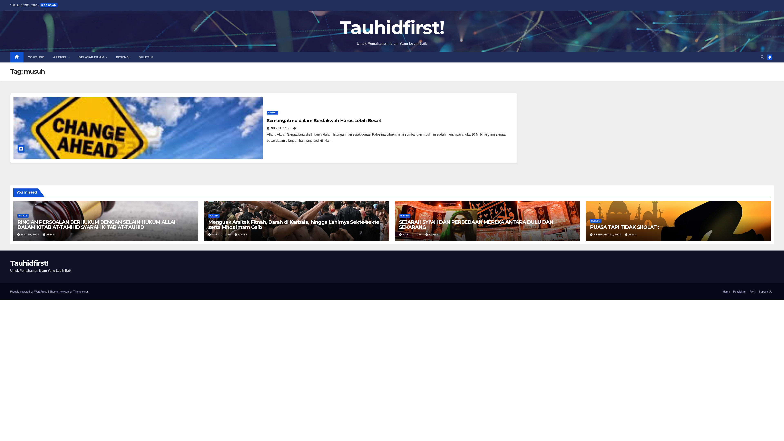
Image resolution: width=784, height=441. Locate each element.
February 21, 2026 (608, 234)
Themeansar (80, 291)
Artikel (60, 57)
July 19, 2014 (281, 128)
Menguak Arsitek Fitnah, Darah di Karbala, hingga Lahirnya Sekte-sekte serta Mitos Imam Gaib (293, 224)
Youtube (36, 57)
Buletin (146, 57)
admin (50, 234)
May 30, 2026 (30, 234)
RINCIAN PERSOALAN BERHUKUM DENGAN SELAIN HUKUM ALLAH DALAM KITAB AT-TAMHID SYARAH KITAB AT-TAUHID (97, 224)
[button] (762, 57)
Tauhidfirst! (392, 27)
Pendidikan (739, 291)
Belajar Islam (92, 57)
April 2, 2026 (222, 234)
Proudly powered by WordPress (29, 291)
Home (726, 291)
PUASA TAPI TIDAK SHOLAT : (624, 227)
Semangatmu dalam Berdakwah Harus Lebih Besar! (324, 120)
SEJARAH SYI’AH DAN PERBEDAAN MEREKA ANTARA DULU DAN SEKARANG (476, 224)
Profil (752, 291)
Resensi (123, 57)
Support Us (765, 291)
